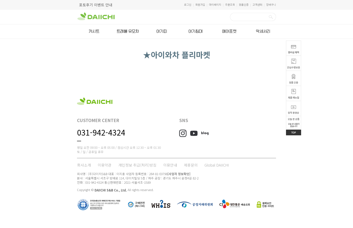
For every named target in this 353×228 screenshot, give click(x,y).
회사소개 (84, 165)
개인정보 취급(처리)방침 (137, 165)
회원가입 (200, 5)
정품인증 (244, 5)
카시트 (94, 31)
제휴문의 (191, 165)
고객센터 (257, 5)
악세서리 (263, 31)
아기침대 (195, 31)
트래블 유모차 (128, 31)
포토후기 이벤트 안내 (95, 4)
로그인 (187, 5)
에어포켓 (229, 31)
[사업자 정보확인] (179, 174)
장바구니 (271, 5)
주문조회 (230, 5)
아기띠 (161, 31)
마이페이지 (215, 5)
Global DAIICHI (216, 165)
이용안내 (170, 165)
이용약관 (105, 165)
